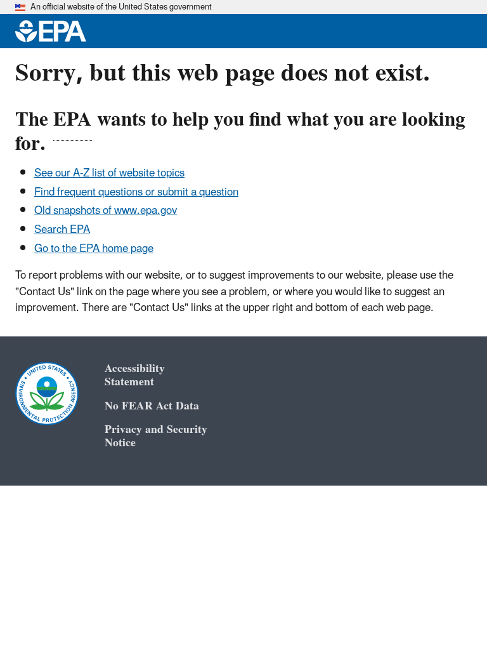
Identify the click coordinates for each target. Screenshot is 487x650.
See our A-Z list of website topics (109, 173)
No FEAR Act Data (152, 406)
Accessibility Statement (135, 375)
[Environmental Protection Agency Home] (51, 31)
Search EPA (62, 229)
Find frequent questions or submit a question (136, 192)
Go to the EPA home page (93, 248)
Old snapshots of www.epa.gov (105, 210)
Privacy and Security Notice (156, 436)
